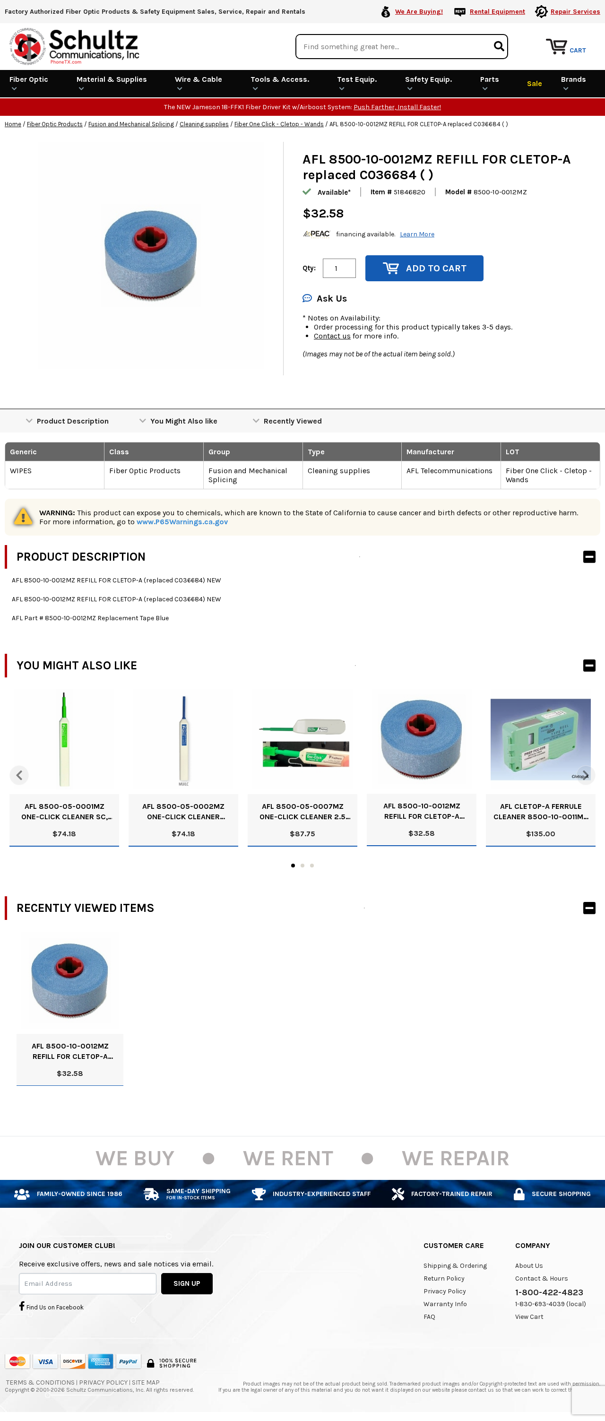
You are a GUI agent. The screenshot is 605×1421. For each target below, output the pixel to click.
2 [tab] (302, 865)
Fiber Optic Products (55, 124)
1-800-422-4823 (549, 1292)
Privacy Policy (445, 1291)
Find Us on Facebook (54, 1307)
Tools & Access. (280, 79)
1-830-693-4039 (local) (550, 1304)
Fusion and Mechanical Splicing (131, 124)
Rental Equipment (497, 12)
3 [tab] (312, 865)
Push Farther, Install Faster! (397, 107)
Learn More (417, 234)
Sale (534, 83)
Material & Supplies (112, 79)
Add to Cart (436, 268)
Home (13, 124)
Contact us (332, 335)
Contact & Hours (541, 1278)
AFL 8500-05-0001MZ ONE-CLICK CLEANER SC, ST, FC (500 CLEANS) (64, 812)
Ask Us (332, 298)
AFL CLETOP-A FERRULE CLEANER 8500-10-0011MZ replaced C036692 (540, 812)
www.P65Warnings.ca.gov (182, 521)
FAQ (429, 1317)
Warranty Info (445, 1304)
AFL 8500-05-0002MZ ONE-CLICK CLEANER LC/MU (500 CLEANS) (183, 812)
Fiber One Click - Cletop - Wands (279, 124)
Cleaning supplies (204, 124)
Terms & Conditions (40, 1382)
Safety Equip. (428, 79)
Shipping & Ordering (455, 1266)
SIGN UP (186, 1283)
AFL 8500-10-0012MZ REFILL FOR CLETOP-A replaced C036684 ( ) (421, 811)
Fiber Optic (28, 79)
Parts (489, 79)
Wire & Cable (198, 79)
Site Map (146, 1382)
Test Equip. (357, 79)
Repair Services (575, 12)
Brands (573, 79)
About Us (529, 1266)
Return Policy (444, 1278)
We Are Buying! (419, 12)
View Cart (529, 1317)
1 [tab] (293, 865)
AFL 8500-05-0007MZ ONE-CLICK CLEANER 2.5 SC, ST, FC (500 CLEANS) (303, 812)
